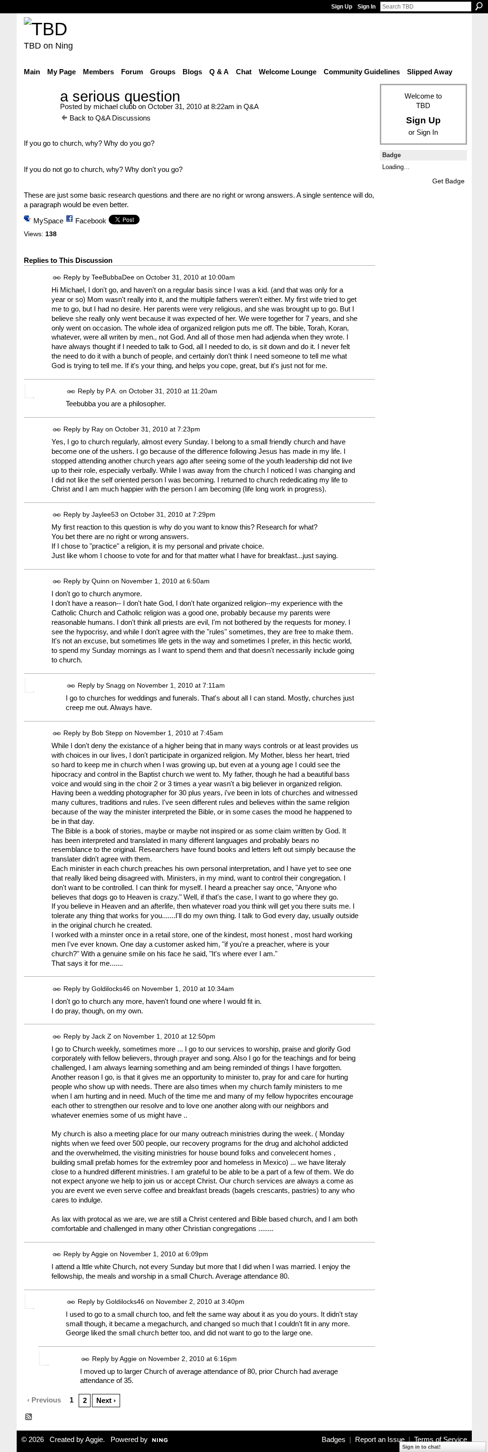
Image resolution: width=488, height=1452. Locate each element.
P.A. (111, 391)
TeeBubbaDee (113, 277)
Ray (97, 429)
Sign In (366, 6)
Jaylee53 (105, 515)
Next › (106, 1400)
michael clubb (114, 106)
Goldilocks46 (111, 988)
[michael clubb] (39, 114)
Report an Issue (380, 1439)
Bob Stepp (107, 733)
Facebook (90, 221)
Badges (334, 1439)
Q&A (251, 106)
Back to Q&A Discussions (110, 118)
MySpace (48, 221)
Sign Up (341, 6)
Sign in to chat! (421, 1447)
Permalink (56, 277)
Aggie (99, 1254)
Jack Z (102, 1036)
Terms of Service (440, 1439)
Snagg (115, 685)
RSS (29, 1417)
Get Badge (448, 181)
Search (479, 6)
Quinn (101, 581)
